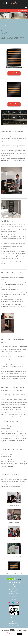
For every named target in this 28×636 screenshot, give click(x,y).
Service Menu (21, 7)
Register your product (14, 623)
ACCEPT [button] (19, 633)
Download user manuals (14, 625)
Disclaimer (14, 588)
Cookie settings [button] (12, 633)
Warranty (14, 621)
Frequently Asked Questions (14, 522)
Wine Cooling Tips (14, 539)
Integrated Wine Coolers (14, 104)
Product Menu (21, 10)
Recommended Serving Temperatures (14, 556)
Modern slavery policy (14, 593)
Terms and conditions (14, 589)
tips (22, 484)
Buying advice (14, 627)
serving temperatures (14, 484)
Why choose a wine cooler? (14, 505)
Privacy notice (14, 591)
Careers (14, 586)
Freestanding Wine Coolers (14, 73)
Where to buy (14, 620)
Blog (14, 584)
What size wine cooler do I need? (14, 573)
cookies (12, 630)
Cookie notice (14, 595)
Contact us (14, 596)
